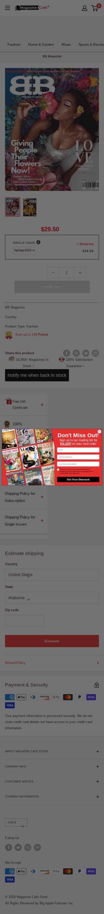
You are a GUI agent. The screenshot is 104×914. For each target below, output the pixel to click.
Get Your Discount (78, 479)
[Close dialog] (99, 431)
